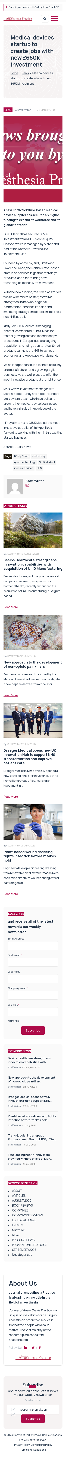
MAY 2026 (18, 1230)
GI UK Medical (47, 462)
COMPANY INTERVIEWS (27, 1215)
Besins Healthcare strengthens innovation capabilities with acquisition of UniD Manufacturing (31, 1062)
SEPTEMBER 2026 (24, 1250)
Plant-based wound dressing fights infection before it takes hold (32, 1118)
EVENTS (17, 1225)
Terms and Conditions (33, 1449)
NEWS (8, 109)
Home (14, 73)
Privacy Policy (22, 1444)
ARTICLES (19, 1196)
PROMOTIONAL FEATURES (29, 1245)
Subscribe (33, 1030)
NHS (39, 468)
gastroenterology (24, 462)
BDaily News (23, 447)
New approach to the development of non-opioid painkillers (31, 1079)
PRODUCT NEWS (23, 1240)
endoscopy (38, 456)
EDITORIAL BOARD (24, 1220)
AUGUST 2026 (21, 1200)
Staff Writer (24, 109)
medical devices (23, 468)
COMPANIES (20, 1210)
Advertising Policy (41, 1444)
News (25, 73)
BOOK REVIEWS (22, 1205)
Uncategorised (22, 1255)
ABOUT (17, 1191)
